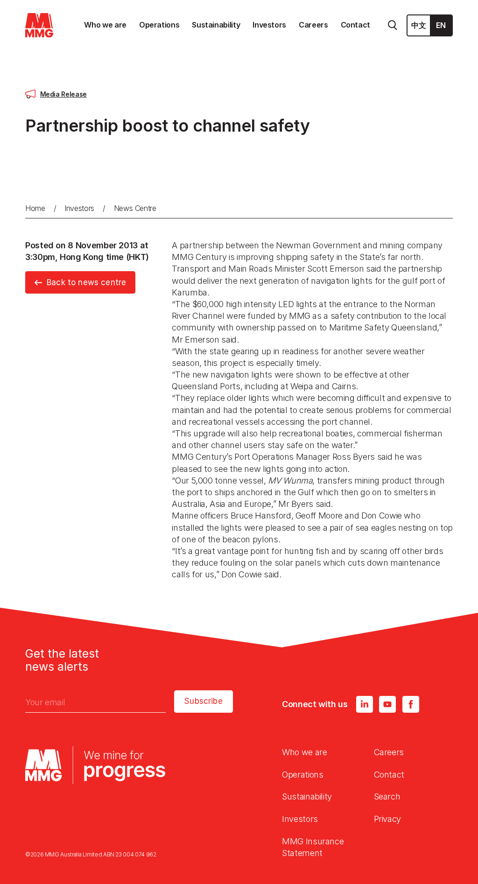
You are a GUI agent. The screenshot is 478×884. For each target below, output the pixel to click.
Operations (302, 774)
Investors (79, 208)
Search (387, 796)
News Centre (135, 208)
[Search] (392, 25)
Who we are (304, 752)
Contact (389, 774)
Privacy (387, 819)
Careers (389, 752)
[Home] (39, 25)
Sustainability (307, 796)
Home (35, 208)
